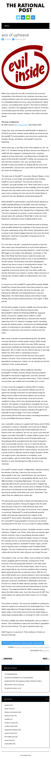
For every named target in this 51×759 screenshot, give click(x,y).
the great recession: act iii (13, 688)
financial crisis (16, 643)
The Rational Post (25, 8)
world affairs (8, 744)
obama (46, 647)
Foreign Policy (22, 125)
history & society (26, 643)
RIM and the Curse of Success (14, 685)
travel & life (8, 740)
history (35, 647)
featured (7, 705)
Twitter (18, 17)
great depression (26, 647)
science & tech (9, 733)
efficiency (17, 647)
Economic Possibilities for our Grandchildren (19, 678)
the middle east (9, 737)
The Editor (8, 39)
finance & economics (11, 712)
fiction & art (8, 708)
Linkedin (23, 17)
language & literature (11, 730)
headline (7, 719)
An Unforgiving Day (11, 674)
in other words (38, 643)
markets (41, 647)
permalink (45, 650)
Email (28, 17)
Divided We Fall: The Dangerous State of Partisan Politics (23, 681)
